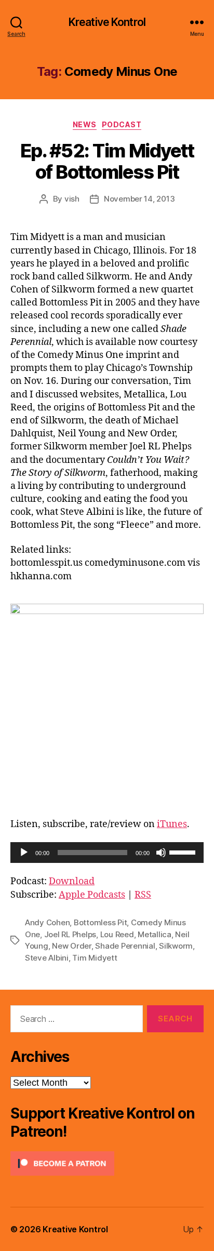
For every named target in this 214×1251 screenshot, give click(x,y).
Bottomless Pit (100, 922)
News (85, 124)
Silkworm (176, 946)
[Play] (24, 852)
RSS (143, 895)
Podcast (122, 124)
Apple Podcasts (92, 895)
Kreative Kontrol (107, 22)
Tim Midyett (94, 958)
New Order (71, 946)
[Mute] (161, 852)
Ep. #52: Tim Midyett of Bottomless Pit (107, 161)
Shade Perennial (125, 946)
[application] (107, 852)
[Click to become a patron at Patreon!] (107, 1163)
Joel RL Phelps (70, 934)
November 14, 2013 (139, 199)
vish (71, 199)
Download (72, 881)
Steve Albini (47, 958)
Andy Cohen (47, 922)
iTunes (172, 824)
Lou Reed (117, 934)
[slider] (183, 851)
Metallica (154, 934)
